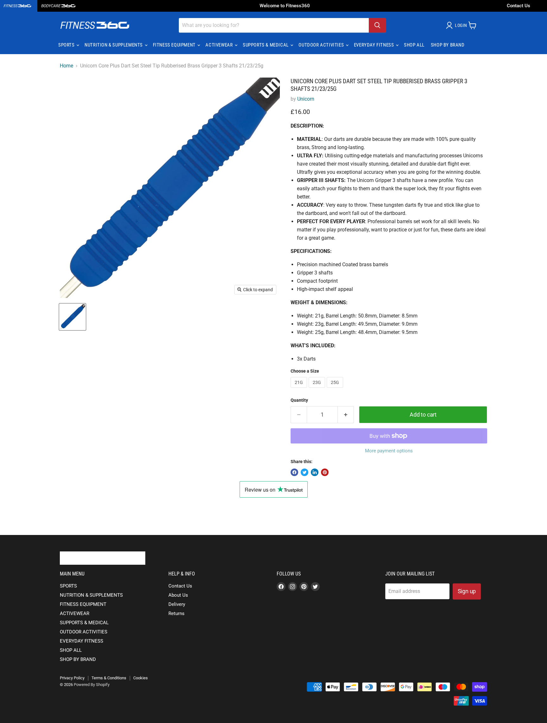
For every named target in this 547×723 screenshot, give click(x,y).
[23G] (318, 389)
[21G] (300, 389)
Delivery (176, 604)
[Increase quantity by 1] (346, 415)
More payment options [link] (389, 451)
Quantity (299, 400)
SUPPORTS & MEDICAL (266, 45)
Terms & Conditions (108, 678)
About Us (178, 595)
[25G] (336, 389)
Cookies (140, 678)
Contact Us (518, 6)
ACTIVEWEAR (219, 45)
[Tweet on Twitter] (304, 472)
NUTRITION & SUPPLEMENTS (114, 45)
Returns (176, 613)
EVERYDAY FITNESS (374, 45)
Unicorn (305, 99)
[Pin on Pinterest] (325, 472)
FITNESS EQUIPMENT (175, 45)
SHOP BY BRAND (448, 45)
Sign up (467, 591)
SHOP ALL (414, 45)
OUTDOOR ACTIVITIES (322, 45)
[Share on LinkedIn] (314, 472)
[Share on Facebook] (294, 472)
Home (66, 66)
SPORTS (67, 45)
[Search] (377, 25)
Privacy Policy (72, 678)
